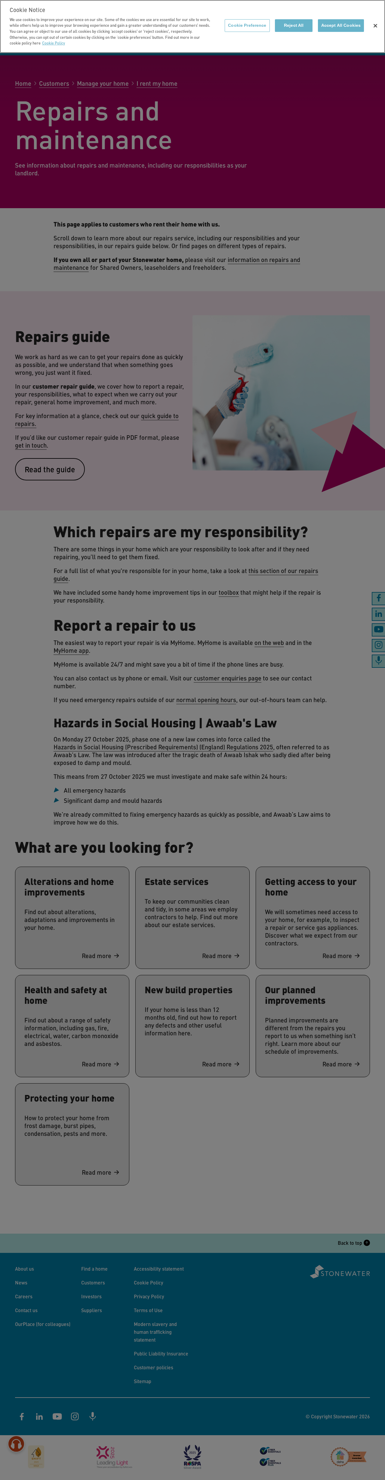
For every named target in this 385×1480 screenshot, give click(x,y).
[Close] (375, 25)
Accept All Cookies (341, 25)
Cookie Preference (247, 25)
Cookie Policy (53, 43)
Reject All (293, 25)
